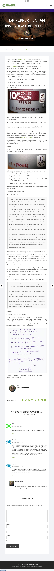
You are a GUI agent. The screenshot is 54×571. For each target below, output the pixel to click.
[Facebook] (26, 1)
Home (17, 564)
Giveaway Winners (33, 564)
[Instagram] (28, 1)
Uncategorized (31, 49)
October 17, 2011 (22, 59)
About (21, 564)
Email (7, 529)
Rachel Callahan (23, 388)
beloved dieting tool (26, 137)
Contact (26, 564)
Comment (8, 509)
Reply (13, 433)
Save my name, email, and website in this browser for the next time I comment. (23, 540)
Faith (13, 424)
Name (7, 524)
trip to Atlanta (14, 66)
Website (8, 535)
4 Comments (46, 49)
